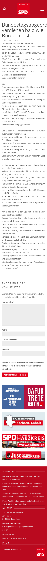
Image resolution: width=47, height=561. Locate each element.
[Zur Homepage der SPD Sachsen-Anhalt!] (23, 421)
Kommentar (8, 302)
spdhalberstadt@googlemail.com (20, 527)
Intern (6, 543)
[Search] (4, 9)
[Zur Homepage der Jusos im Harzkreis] (23, 455)
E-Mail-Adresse (9, 340)
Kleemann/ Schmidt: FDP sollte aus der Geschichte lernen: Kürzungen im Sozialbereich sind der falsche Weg (22, 486)
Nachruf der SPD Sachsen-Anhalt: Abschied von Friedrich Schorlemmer (21, 477)
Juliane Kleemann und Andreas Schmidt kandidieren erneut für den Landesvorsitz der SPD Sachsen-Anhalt (23, 495)
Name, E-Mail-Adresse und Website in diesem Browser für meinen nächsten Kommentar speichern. (23, 366)
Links (5, 530)
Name (5, 330)
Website (5, 350)
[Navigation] (42, 9)
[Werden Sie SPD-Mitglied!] (23, 397)
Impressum (8, 534)
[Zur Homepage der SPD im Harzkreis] (23, 441)
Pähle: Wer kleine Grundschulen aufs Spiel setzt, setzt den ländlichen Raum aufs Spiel (23, 502)
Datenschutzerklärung (15, 539)
